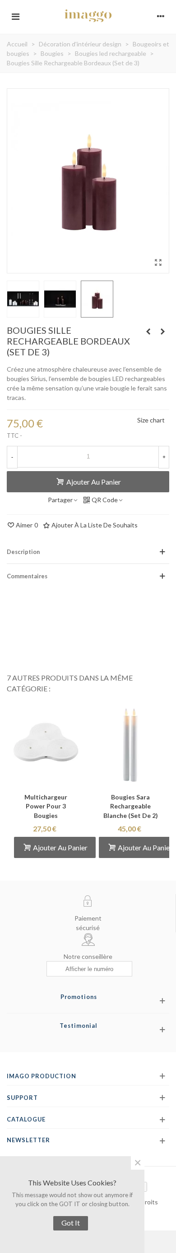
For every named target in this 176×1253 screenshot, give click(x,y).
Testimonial (78, 1025)
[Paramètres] (160, 15)
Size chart (151, 420)
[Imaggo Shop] (88, 15)
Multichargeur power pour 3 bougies (45, 806)
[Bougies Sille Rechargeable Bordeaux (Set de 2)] (148, 331)
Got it (70, 1222)
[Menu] (15, 15)
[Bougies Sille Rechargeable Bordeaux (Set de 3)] (162, 331)
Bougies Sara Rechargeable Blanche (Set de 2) (130, 806)
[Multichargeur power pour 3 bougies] (45, 741)
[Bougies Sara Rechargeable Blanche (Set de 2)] (130, 741)
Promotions (78, 996)
